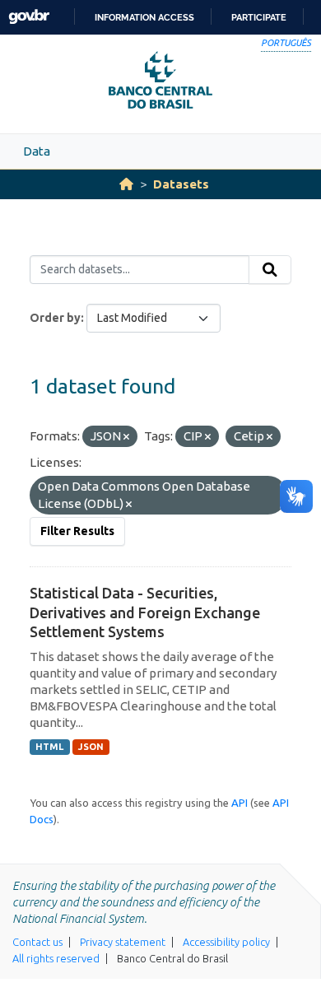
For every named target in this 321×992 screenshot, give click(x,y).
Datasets (181, 184)
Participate (258, 17)
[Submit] (270, 270)
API (239, 802)
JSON (91, 747)
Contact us (37, 942)
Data (36, 151)
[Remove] (126, 437)
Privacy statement (122, 942)
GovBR (28, 17)
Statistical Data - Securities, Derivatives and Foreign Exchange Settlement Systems (145, 612)
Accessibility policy (226, 942)
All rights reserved (56, 958)
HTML (49, 747)
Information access (144, 17)
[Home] (126, 184)
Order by (55, 317)
